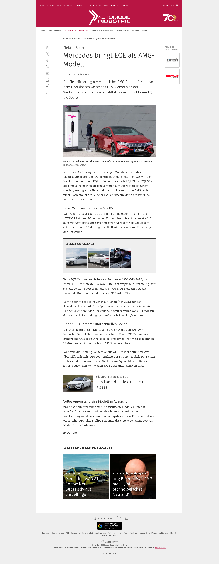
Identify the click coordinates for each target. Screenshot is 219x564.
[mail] (47, 73)
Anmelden (168, 5)
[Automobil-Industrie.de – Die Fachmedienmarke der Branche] (42, 30)
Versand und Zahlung (160, 533)
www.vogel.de (160, 547)
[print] (47, 79)
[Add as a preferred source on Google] (109, 526)
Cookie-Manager (58, 533)
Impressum (46, 533)
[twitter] (47, 54)
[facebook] (47, 47)
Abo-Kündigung (101, 533)
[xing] (47, 60)
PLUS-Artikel (54, 30)
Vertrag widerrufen (115, 533)
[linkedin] (47, 67)
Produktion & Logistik (127, 30)
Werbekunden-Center (143, 533)
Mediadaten (128, 533)
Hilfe (172, 533)
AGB (68, 533)
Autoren (116, 535)
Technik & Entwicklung (102, 30)
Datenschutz (75, 533)
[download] (47, 86)
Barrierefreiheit (88, 533)
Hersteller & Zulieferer (76, 30)
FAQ (110, 535)
